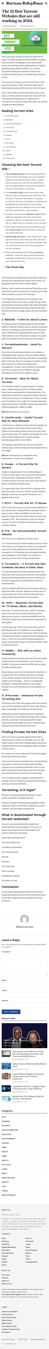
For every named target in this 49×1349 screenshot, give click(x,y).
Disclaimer (6, 1332)
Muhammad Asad (10, 26)
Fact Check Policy (9, 1317)
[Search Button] (46, 3)
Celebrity (6, 1126)
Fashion (5, 1143)
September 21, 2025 (21, 1082)
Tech (4, 1186)
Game (4, 1147)
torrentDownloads (13, 124)
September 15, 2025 (21, 1092)
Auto (4, 1117)
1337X (8, 151)
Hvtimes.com (11, 1344)
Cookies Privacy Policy (11, 1329)
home (4, 1156)
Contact (5, 1278)
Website (5, 1000)
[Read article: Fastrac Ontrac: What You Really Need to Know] (6, 1066)
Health (5, 1152)
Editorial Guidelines (38, 1339)
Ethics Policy (7, 1320)
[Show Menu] (3, 3)
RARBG (9, 154)
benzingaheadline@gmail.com (14, 1294)
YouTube (10, 143)
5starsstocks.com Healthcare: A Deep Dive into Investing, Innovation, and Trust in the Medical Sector (28, 1054)
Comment (6, 952)
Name (5, 980)
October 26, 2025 (20, 1102)
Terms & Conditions (10, 1311)
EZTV (8, 139)
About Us (5, 1281)
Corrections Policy (9, 1326)
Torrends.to (10, 147)
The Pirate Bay (12, 116)
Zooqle (9, 135)
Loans (4, 1169)
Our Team (6, 1275)
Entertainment (8, 1139)
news (4, 1173)
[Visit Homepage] (24, 3)
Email (5, 990)
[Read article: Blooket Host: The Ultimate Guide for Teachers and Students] (6, 1098)
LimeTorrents (11, 131)
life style (6, 1165)
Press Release (8, 1178)
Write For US (7, 1284)
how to (5, 1160)
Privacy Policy (7, 1314)
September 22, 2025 (12, 1045)
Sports (5, 1182)
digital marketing (10, 1130)
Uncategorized (8, 1195)
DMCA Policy (7, 1323)
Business (6, 1121)
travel (5, 1191)
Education (6, 1134)
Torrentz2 (10, 127)
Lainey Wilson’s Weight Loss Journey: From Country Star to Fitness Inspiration (28, 1076)
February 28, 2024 (27, 26)
